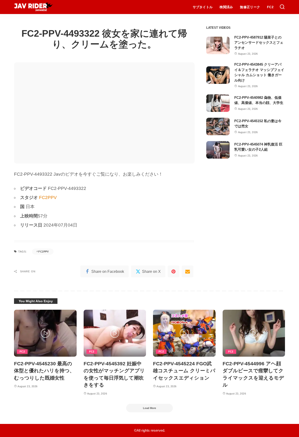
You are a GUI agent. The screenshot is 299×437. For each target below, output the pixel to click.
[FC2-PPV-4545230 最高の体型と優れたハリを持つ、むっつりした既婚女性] (45, 333)
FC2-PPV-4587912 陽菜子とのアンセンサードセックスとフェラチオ (258, 42)
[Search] (282, 7)
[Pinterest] (173, 271)
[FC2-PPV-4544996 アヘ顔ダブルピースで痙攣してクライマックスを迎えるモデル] (254, 333)
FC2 (22, 351)
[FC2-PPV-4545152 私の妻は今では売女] (218, 126)
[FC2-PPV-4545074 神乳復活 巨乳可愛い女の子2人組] (218, 150)
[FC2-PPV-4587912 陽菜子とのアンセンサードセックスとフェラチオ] (218, 45)
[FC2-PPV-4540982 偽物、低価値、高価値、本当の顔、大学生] (218, 103)
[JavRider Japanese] (33, 7)
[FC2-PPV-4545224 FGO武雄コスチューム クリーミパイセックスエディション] (184, 333)
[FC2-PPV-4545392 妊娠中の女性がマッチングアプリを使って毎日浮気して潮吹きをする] (115, 333)
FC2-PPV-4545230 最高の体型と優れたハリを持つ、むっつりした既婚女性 (44, 370)
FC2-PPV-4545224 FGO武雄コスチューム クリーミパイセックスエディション (184, 370)
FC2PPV (48, 197)
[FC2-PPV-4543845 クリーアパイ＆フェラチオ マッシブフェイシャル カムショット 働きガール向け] (218, 75)
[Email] (187, 271)
